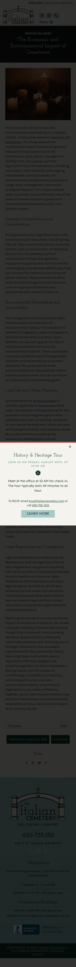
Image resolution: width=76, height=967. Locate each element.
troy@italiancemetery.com (46, 501)
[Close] (70, 446)
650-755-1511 (40, 505)
